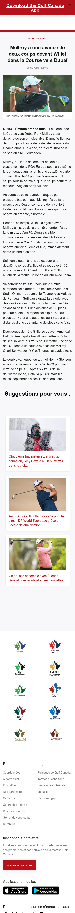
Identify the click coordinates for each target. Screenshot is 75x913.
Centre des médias (15, 804)
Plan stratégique (48, 798)
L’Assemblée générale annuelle (51, 788)
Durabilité (9, 824)
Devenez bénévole (15, 811)
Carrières (9, 798)
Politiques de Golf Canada (54, 772)
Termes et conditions (51, 779)
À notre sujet (11, 779)
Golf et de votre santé (16, 817)
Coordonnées (11, 772)
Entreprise (11, 763)
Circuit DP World (37, 38)
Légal (42, 763)
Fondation (9, 785)
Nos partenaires (13, 792)
